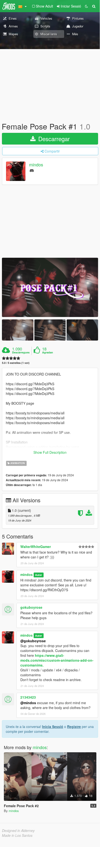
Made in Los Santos (17, 835)
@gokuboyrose (33, 640)
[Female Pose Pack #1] (50, 287)
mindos (36, 165)
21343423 (28, 697)
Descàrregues (21, 352)
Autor (38, 575)
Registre (74, 726)
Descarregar (53, 138)
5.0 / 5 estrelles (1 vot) (16, 362)
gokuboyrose (31, 607)
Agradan (47, 352)
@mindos (28, 702)
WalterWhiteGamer (35, 546)
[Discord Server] (31, 170)
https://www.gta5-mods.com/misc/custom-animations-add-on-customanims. (56, 660)
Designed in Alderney (18, 830)
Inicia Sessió (52, 726)
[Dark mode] (86, 6)
